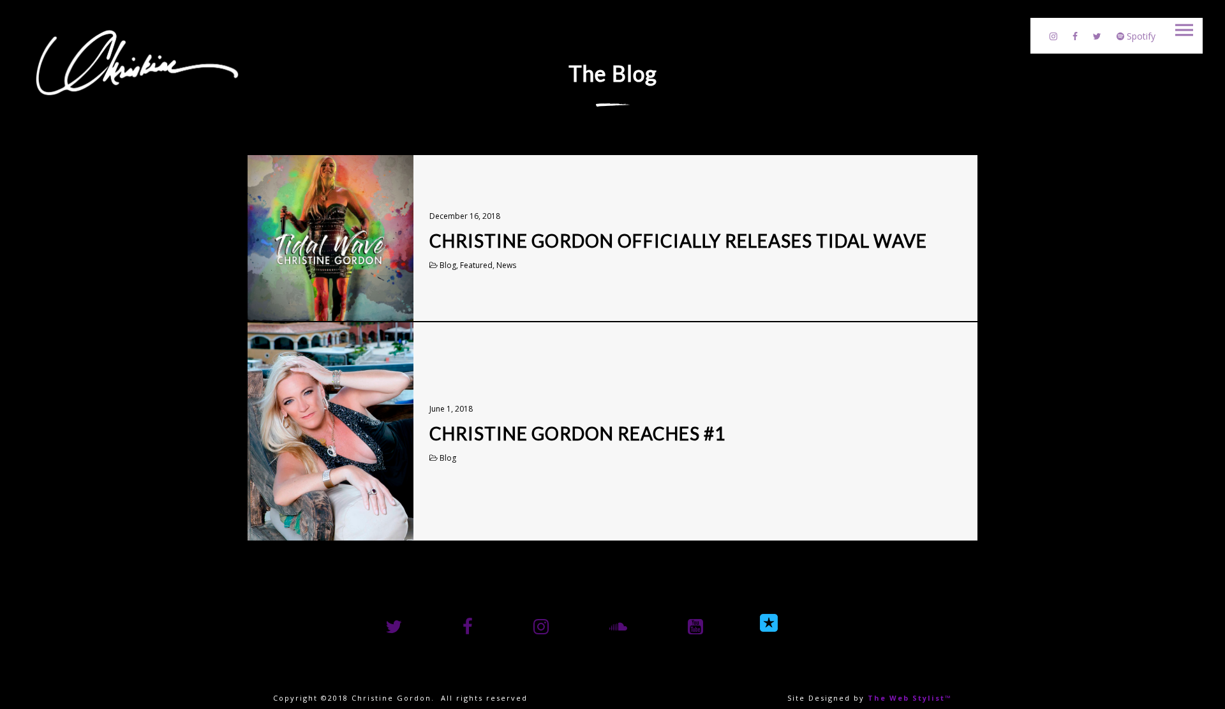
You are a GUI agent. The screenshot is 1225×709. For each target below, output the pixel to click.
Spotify (1139, 36)
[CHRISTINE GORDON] (137, 62)
